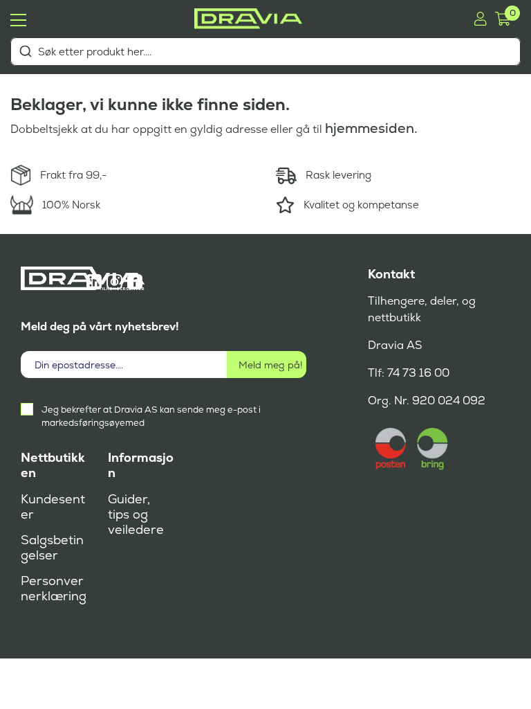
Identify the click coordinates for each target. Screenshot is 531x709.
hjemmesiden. (371, 128)
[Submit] (25, 51)
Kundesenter (53, 507)
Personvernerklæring (53, 588)
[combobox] (265, 51)
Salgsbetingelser (52, 547)
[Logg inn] (480, 19)
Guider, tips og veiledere (136, 514)
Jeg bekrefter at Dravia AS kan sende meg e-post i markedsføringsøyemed (151, 416)
